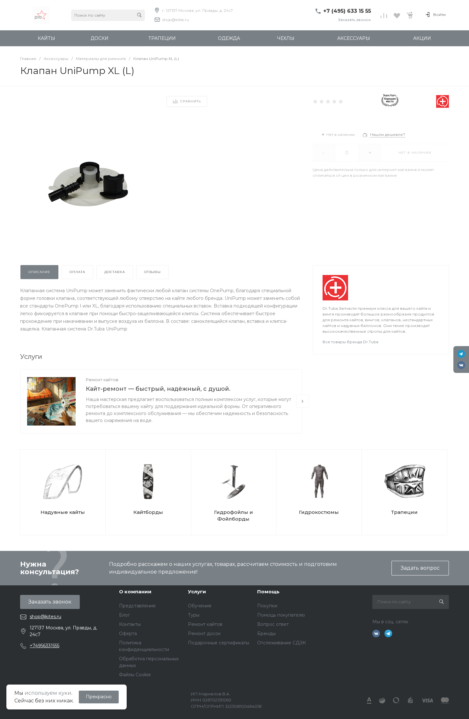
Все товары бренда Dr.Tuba (350, 341)
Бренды (266, 633)
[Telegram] (461, 354)
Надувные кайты (63, 512)
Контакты (130, 624)
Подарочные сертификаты (218, 643)
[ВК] (461, 365)
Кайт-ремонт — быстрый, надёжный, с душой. (158, 388)
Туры (193, 615)
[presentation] (302, 401)
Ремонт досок (204, 633)
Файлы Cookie (135, 675)
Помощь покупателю (281, 615)
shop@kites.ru (175, 19)
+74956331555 (44, 646)
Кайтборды (148, 512)
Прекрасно (99, 697)
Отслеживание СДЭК (281, 643)
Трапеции (404, 512)
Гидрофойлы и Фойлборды (233, 515)
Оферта (128, 633)
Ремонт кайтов (102, 379)
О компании (135, 592)
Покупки (267, 606)
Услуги (197, 592)
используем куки (48, 693)
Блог (124, 615)
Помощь (268, 592)
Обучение (200, 606)
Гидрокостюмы (319, 512)
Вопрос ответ (273, 624)
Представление (137, 606)
